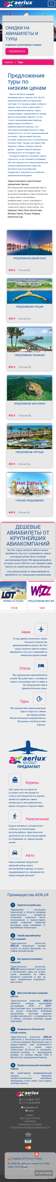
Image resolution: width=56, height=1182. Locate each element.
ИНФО (30, 1115)
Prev (4, 595)
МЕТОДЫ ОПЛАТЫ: (30, 1118)
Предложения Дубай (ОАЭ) (29, 258)
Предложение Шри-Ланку (29, 403)
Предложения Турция (29, 306)
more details (21, 1166)
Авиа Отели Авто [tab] (15, 18)
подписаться (17, 51)
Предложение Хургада (30, 452)
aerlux (31, 1111)
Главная (9, 62)
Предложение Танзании (30, 355)
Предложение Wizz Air (41, 601)
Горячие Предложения (30, 500)
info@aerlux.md (31, 1107)
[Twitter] (26, 1154)
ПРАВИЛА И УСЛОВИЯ (30, 1124)
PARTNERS (30, 1121)
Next (51, 595)
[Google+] (31, 1154)
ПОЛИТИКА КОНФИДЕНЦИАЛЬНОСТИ (30, 1127)
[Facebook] (21, 1154)
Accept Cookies (44, 1173)
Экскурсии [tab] (41, 18)
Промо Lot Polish (13, 601)
